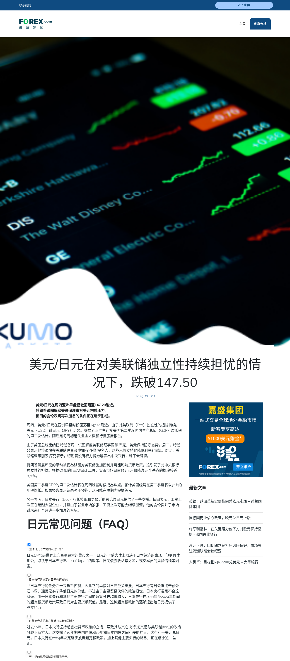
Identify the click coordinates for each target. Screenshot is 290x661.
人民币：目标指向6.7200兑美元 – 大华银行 (223, 562)
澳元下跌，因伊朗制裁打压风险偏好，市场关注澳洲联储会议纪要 (225, 548)
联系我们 (25, 5)
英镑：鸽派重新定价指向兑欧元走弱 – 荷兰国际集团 (225, 504)
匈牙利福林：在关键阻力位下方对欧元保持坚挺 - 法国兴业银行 (225, 531)
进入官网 (244, 5)
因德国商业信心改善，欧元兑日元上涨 (220, 518)
